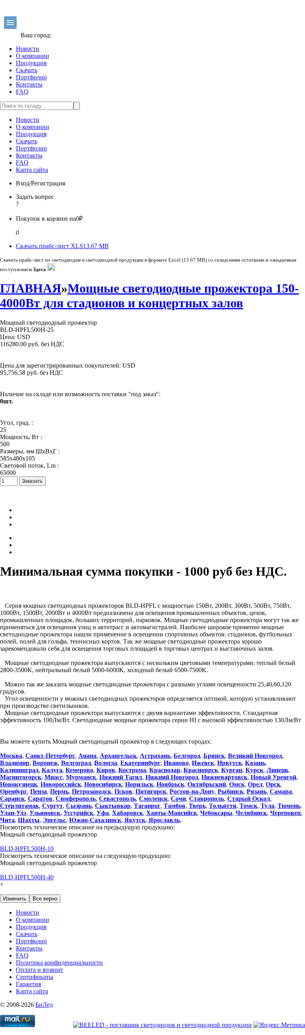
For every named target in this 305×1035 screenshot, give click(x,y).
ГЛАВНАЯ (30, 288)
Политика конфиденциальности (59, 962)
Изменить (14, 899)
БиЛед (44, 1004)
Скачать (26, 70)
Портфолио (31, 77)
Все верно (45, 899)
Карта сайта (32, 169)
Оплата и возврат (39, 969)
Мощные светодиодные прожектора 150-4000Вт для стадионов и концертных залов (149, 295)
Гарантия (28, 984)
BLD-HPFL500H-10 (27, 848)
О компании (32, 55)
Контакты (29, 84)
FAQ (22, 91)
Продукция (31, 63)
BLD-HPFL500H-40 (27, 877)
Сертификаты (34, 976)
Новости (27, 48)
